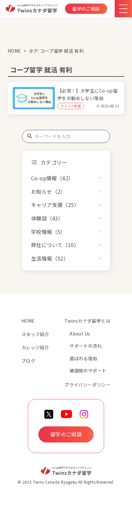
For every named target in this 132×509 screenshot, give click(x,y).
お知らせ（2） (48, 191)
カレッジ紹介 (35, 347)
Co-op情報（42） (52, 178)
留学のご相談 (86, 8)
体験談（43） (47, 218)
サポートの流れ (86, 346)
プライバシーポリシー (87, 384)
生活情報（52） (50, 258)
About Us (80, 333)
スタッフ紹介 (35, 334)
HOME (14, 51)
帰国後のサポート (88, 370)
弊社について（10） (55, 245)
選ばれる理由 (83, 358)
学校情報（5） (48, 232)
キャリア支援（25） (55, 205)
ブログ (28, 361)
